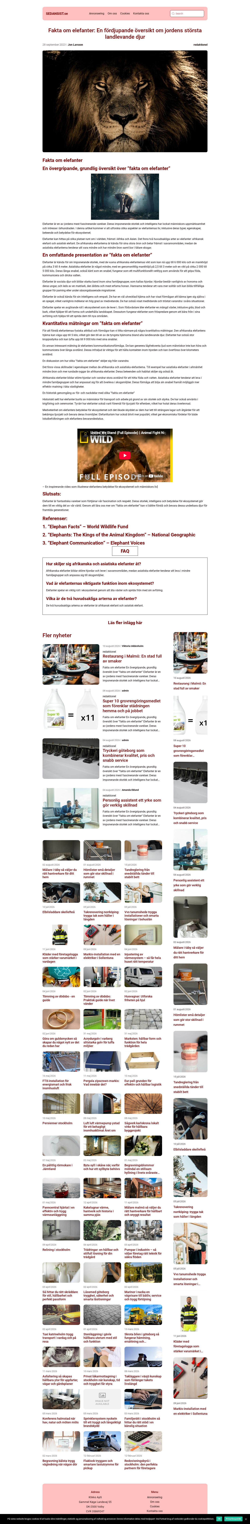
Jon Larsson (75, 44)
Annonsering (96, 13)
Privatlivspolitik (233, 1519)
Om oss (112, 13)
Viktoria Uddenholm (132, 646)
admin (125, 690)
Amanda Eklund (130, 790)
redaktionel (200, 44)
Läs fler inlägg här (125, 622)
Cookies (125, 13)
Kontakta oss (141, 13)
